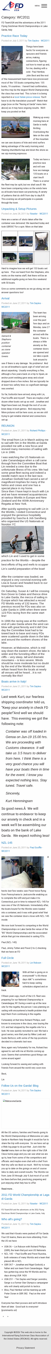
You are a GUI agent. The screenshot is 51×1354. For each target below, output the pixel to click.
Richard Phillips (37, 430)
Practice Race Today (14, 35)
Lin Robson (35, 962)
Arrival (5, 298)
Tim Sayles (33, 40)
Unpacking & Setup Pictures (19, 208)
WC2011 (45, 40)
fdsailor (34, 213)
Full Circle (7, 957)
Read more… (7, 1189)
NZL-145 (6, 842)
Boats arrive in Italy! (13, 681)
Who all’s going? (11, 1219)
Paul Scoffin (36, 847)
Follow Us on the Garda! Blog (19, 1085)
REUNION (7, 425)
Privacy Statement (25, 1348)
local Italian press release (27, 97)
